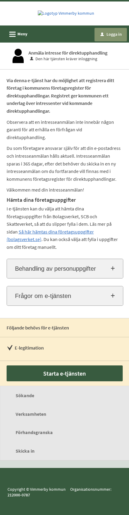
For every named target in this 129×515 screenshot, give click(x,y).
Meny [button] (17, 34)
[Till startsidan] (66, 13)
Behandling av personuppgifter (55, 268)
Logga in (111, 34)
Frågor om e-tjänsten (43, 296)
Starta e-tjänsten (64, 373)
